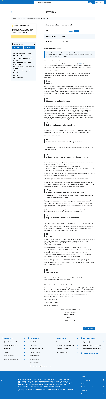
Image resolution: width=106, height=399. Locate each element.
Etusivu (4, 6)
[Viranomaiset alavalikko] (44, 6)
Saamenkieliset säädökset (11, 359)
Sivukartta (84, 390)
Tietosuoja (84, 394)
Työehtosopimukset (61, 352)
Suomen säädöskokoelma (21, 12)
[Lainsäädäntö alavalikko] (18, 6)
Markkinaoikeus (34, 355)
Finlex (14, 18)
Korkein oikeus (34, 342)
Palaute (83, 383)
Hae (90, 2)
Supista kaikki (16, 47)
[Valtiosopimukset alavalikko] (58, 6)
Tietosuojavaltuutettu (62, 348)
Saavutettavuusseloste (87, 387)
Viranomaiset (39, 6)
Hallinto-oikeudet (35, 352)
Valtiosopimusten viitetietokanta (92, 348)
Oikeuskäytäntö (26, 6)
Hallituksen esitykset (67, 6)
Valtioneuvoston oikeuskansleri (65, 345)
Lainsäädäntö (13, 6)
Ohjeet (83, 376)
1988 (43, 18)
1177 (48, 18)
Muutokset (7, 348)
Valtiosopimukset (52, 6)
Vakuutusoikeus (34, 362)
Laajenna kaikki (28, 47)
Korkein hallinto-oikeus (36, 348)
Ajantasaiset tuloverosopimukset (92, 345)
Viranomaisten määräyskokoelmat (65, 342)
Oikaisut (6, 352)
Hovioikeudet (33, 345)
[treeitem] (23, 51)
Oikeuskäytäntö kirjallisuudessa (38, 366)
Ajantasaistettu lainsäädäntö (11, 342)
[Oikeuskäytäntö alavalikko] (32, 6)
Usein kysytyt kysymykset (88, 380)
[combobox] (61, 2)
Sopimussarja (86, 342)
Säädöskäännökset (9, 355)
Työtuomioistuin (34, 359)
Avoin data (79, 6)
